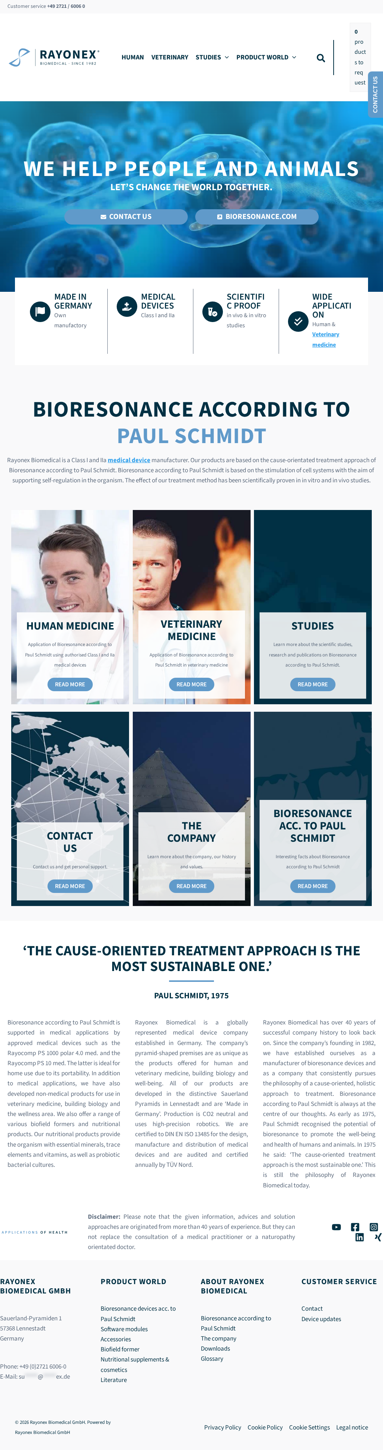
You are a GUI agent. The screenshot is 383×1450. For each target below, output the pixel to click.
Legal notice (352, 1427)
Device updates (321, 1319)
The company (218, 1338)
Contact (312, 1308)
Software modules (124, 1329)
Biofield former (120, 1349)
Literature (114, 1380)
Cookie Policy (265, 1427)
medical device (129, 460)
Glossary (212, 1358)
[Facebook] (355, 1227)
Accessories (116, 1339)
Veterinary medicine (325, 339)
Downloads (215, 1348)
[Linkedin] (359, 1237)
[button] (225, 57)
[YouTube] (336, 1227)
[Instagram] (374, 1227)
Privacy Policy (222, 1427)
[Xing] (378, 1237)
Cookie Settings (309, 1427)
